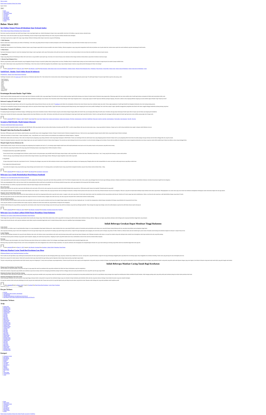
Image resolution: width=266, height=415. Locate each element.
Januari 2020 (6, 336)
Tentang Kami (6, 19)
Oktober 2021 (6, 310)
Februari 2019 (6, 346)
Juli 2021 (5, 314)
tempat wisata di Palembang (122, 68)
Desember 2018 (6, 349)
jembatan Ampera (71, 68)
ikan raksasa (6, 357)
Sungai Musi (106, 68)
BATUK (5, 292)
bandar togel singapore (65, 118)
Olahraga (5, 367)
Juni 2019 (5, 341)
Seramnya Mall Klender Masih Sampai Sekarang (18, 122)
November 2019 (6, 339)
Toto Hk (129, 118)
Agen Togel (39, 118)
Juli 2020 (5, 329)
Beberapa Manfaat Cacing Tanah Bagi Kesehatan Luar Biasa (22, 250)
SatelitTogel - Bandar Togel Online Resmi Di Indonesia (20, 71)
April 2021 (5, 317)
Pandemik (60, 209)
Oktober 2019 (6, 340)
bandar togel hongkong (54, 118)
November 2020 (6, 324)
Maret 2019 (5, 345)
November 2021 (6, 309)
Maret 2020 (5, 334)
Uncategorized (6, 373)
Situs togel (95, 118)
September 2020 (6, 326)
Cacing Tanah (52, 285)
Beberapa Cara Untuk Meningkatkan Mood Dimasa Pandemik (23, 174)
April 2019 (5, 344)
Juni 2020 (5, 330)
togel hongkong (110, 118)
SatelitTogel (89, 118)
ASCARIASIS (6, 294)
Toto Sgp (134, 118)
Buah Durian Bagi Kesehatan (41, 285)
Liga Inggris (6, 14)
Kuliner (5, 361)
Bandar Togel (45, 118)
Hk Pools (72, 118)
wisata (36, 68)
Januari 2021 (6, 321)
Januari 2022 (6, 306)
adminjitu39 (10, 68)
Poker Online (6, 12)
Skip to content (4, 1)
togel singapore (123, 118)
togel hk (100, 118)
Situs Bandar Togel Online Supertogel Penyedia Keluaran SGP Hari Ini (18, 297)
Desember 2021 (6, 307)
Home (4, 10)
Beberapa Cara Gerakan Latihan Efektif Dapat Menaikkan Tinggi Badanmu (28, 212)
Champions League (7, 13)
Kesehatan (37, 209)
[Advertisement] (42, 388)
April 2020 (5, 332)
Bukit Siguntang (43, 68)
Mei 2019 (5, 342)
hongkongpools (78, 118)
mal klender (39, 171)
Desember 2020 (6, 322)
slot (4, 371)
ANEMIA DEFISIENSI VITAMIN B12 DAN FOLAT (15, 296)
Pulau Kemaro (99, 68)
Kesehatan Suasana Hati (52, 209)
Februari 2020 (6, 335)
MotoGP (5, 366)
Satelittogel (57, 104)
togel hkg (104, 118)
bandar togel (18, 76)
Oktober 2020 (6, 325)
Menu (2, 8)
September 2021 (6, 311)
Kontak (5, 20)
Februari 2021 (6, 320)
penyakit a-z (6, 368)
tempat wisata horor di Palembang (135, 68)
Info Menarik (6, 18)
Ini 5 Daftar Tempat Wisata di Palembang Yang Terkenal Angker (24, 28)
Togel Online (31, 118)
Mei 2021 (5, 316)
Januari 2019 (6, 347)
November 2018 (6, 350)
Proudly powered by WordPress (28, 413)
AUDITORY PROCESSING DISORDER (12, 293)
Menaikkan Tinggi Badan (59, 247)
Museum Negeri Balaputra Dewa (83, 68)
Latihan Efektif (50, 247)
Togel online (117, 118)
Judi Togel (84, 118)
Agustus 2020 (6, 327)
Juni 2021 (5, 315)
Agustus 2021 (6, 312)
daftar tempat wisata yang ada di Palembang (57, 68)
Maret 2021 (5, 319)
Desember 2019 (6, 337)
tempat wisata (112, 68)
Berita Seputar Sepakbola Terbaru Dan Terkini (11, 3)
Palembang (93, 68)
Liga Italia (5, 15)
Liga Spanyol (6, 17)
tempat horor (45, 171)
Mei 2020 (5, 331)
